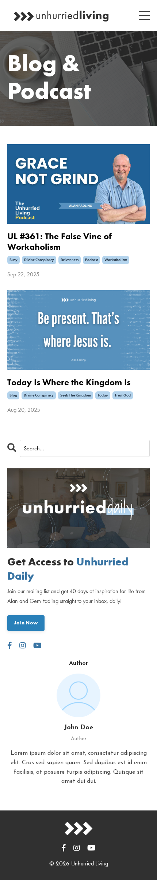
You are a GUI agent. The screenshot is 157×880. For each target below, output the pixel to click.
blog (13, 395)
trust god (123, 395)
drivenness (69, 259)
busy (13, 259)
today (102, 395)
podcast (91, 259)
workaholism (115, 259)
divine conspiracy (39, 259)
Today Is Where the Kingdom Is (68, 382)
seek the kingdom (75, 395)
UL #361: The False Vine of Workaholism (59, 241)
